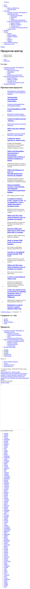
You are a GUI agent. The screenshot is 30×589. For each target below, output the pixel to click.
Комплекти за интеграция (18, 20)
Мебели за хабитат (16, 24)
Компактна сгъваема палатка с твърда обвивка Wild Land (14, 306)
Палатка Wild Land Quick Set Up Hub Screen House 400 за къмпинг (16, 230)
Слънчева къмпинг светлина (14, 375)
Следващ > (8, 312)
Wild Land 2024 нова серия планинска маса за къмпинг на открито (16, 267)
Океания (9, 39)
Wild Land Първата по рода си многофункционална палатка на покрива (15, 172)
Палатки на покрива (16, 15)
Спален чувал (11, 345)
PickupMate (14, 17)
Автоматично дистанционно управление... (12, 99)
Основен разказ (11, 9)
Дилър (6, 32)
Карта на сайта (16, 372)
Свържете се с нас (9, 44)
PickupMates (10, 72)
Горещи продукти (6, 372)
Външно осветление (10, 84)
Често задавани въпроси (11, 42)
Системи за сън (15, 26)
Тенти (12, 18)
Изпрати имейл (5, 382)
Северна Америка (12, 36)
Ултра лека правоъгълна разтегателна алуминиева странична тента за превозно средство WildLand (16, 293)
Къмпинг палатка (12, 342)
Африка (9, 41)
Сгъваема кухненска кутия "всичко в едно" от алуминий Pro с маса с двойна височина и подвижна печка (16, 202)
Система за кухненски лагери (19, 27)
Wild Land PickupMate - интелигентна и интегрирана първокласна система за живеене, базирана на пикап (16, 155)
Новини (6, 30)
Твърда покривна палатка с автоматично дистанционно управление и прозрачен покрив (16, 188)
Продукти (7, 11)
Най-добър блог (8, 366)
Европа (9, 33)
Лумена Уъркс (11, 29)
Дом (5, 5)
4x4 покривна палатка (7, 373)
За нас (6, 6)
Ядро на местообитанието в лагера (17, 21)
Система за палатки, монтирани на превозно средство (17, 13)
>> (11, 312)
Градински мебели (12, 344)
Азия (8, 38)
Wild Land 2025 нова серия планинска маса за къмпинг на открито (16, 217)
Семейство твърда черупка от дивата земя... (16, 139)
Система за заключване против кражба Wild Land (15, 254)
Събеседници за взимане (14, 335)
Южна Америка (11, 35)
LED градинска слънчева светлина (13, 375)
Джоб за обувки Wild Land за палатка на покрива (14, 242)
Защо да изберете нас (13, 8)
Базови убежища (15, 23)
